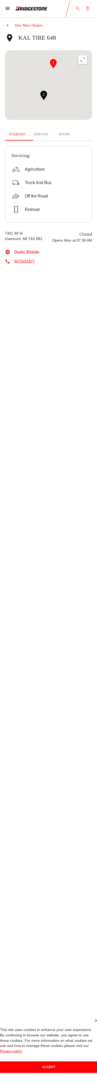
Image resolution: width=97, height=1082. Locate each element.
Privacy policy (84, 1051)
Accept (48, 1067)
